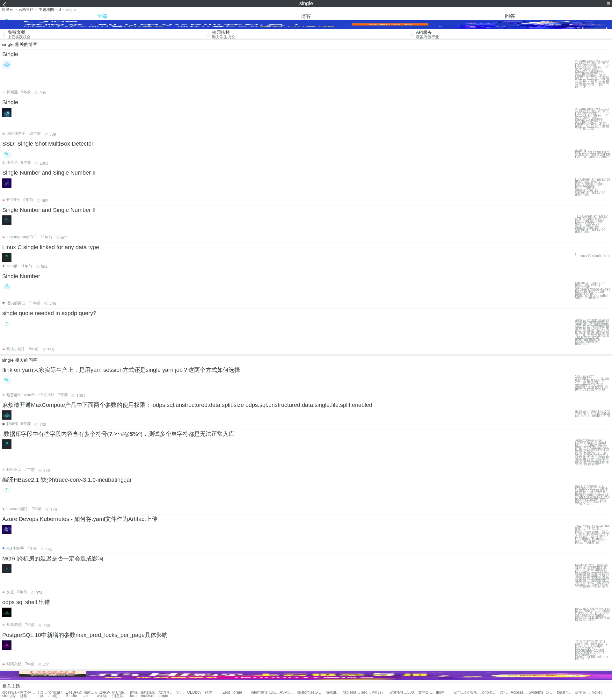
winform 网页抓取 (459, 692)
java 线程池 (103, 696)
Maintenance (121, 692)
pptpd (163, 696)
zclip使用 (89, 696)
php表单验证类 (491, 692)
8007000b (412, 692)
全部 (102, 16)
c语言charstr (43, 692)
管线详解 (181, 692)
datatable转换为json (149, 692)
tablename (352, 692)
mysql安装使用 (334, 692)
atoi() (52, 696)
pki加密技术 (473, 692)
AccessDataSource (519, 692)
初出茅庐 (102, 692)
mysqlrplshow (135, 692)
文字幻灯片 (427, 692)
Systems (535, 692)
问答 (510, 16)
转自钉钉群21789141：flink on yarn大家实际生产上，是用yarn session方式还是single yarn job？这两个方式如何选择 (592, 383)
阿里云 (7, 9)
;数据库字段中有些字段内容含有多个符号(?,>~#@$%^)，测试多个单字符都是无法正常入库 (118, 434)
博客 (306, 16)
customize (306, 692)
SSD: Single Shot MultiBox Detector (47, 144)
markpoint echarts (89, 692)
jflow (440, 692)
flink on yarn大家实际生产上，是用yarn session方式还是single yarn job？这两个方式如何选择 (121, 370)
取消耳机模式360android (167, 692)
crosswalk (10, 692)
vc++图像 (505, 692)
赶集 (23, 696)
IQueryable (274, 692)
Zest (226, 692)
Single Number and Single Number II (49, 173)
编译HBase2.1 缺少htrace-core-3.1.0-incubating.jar (67, 480)
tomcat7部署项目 (57, 692)
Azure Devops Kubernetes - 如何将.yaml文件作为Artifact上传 (79, 519)
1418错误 (74, 692)
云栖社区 (26, 9)
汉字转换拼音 (583, 692)
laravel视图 (135, 696)
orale (237, 692)
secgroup (366, 692)
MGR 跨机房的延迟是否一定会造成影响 (52, 558)
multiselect (149, 696)
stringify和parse (11, 696)
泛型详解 (320, 692)
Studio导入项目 (75, 696)
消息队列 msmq (121, 696)
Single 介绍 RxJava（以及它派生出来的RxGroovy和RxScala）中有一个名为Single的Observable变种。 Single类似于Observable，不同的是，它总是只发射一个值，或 (592, 118)
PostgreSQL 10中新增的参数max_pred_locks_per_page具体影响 (85, 635)
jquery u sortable (43, 696)
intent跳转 (259, 692)
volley (597, 692)
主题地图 (46, 9)
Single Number (21, 276)
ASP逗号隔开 (288, 692)
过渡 (208, 692)
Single (10, 54)
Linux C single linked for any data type (50, 247)
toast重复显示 (565, 692)
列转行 (377, 692)
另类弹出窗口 (28, 692)
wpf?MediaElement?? (398, 692)
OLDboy (194, 692)
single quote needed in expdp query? (49, 313)
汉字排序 (551, 692)
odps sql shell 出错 (26, 602)
